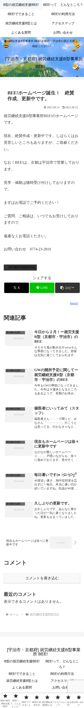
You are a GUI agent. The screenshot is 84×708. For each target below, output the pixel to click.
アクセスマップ (62, 680)
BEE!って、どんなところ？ (62, 664)
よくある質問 (22, 687)
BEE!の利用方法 (62, 674)
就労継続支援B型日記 (21, 267)
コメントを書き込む (42, 578)
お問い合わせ (62, 687)
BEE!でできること (22, 674)
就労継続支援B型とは (22, 680)
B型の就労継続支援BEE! (22, 661)
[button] (67, 288)
